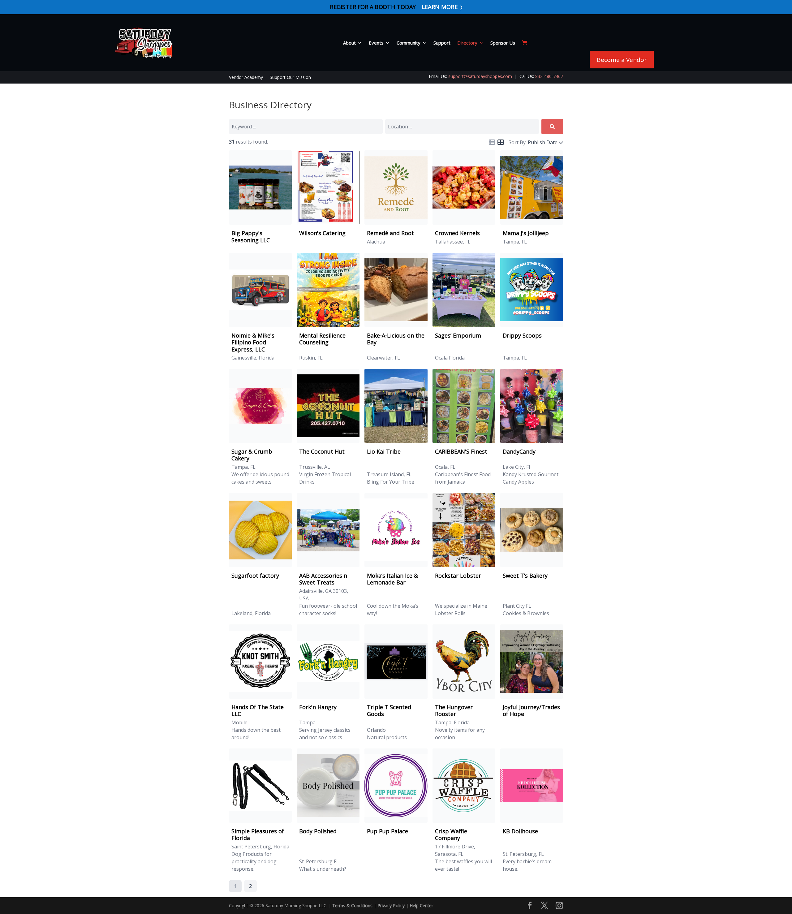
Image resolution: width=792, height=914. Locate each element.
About (349, 43)
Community (408, 43)
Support (441, 43)
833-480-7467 (549, 76)
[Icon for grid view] (500, 143)
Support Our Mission (290, 77)
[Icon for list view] (492, 142)
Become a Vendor (622, 60)
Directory (467, 43)
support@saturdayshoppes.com (480, 76)
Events (376, 43)
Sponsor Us (502, 43)
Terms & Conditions (352, 905)
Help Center (421, 905)
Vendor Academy (246, 77)
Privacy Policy (391, 905)
